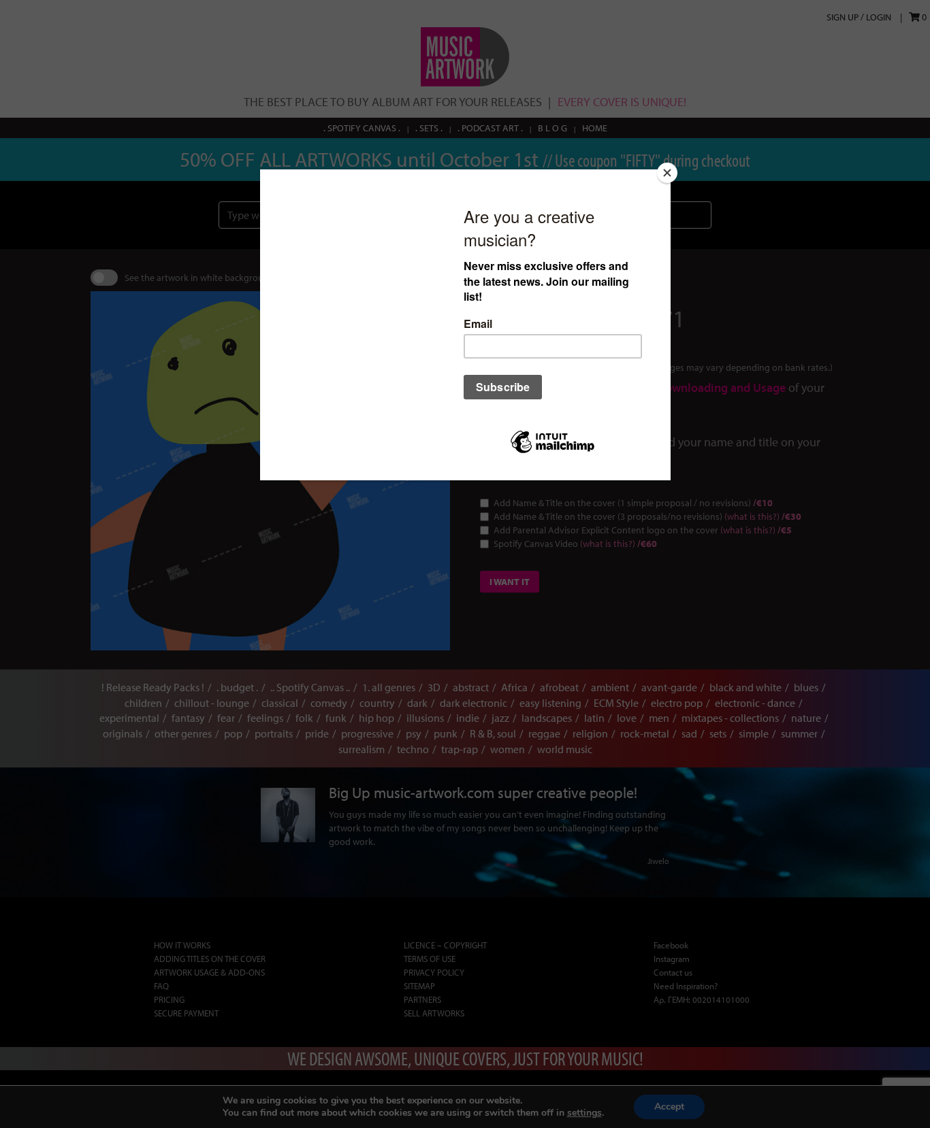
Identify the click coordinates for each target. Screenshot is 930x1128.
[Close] (667, 173)
